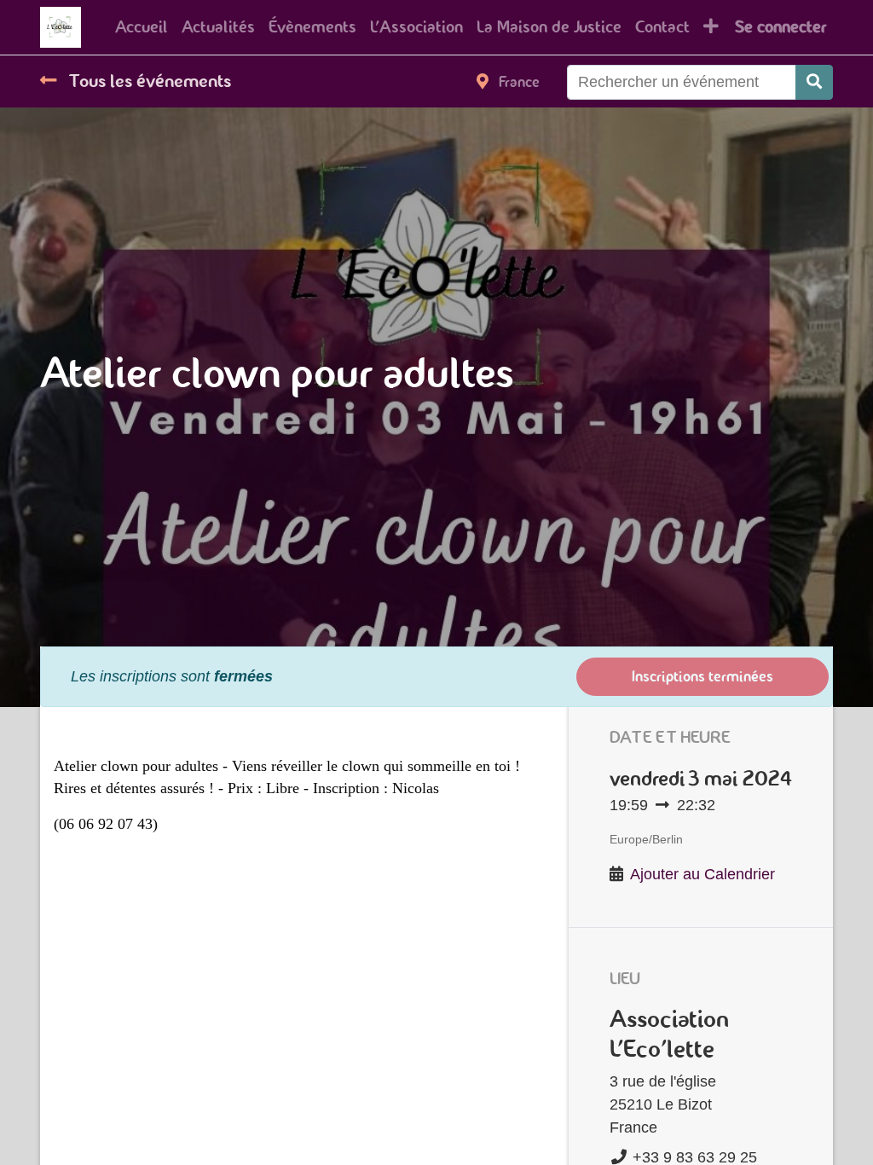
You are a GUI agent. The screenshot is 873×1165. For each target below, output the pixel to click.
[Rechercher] (814, 82)
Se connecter (780, 27)
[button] (711, 27)
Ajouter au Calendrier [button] (702, 874)
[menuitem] (141, 27)
